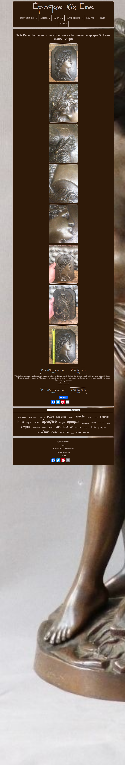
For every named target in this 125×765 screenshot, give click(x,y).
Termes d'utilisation (63, 452)
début (72, 433)
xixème (43, 431)
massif (93, 423)
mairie (90, 417)
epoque (73, 421)
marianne (22, 417)
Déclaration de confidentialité (63, 449)
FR (65, 456)
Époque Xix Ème (63, 442)
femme (86, 432)
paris (51, 427)
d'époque (76, 427)
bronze (62, 426)
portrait (104, 416)
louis (20, 422)
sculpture (42, 417)
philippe (102, 427)
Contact (63, 445)
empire (26, 427)
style (28, 422)
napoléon (61, 416)
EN (61, 456)
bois (93, 427)
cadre (36, 422)
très (96, 417)
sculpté (62, 423)
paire (50, 416)
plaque (86, 428)
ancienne (36, 428)
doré (54, 432)
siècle (80, 416)
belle (78, 432)
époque (49, 421)
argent (71, 417)
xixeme (32, 417)
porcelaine (101, 423)
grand (108, 423)
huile (44, 428)
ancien (64, 432)
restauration (85, 423)
